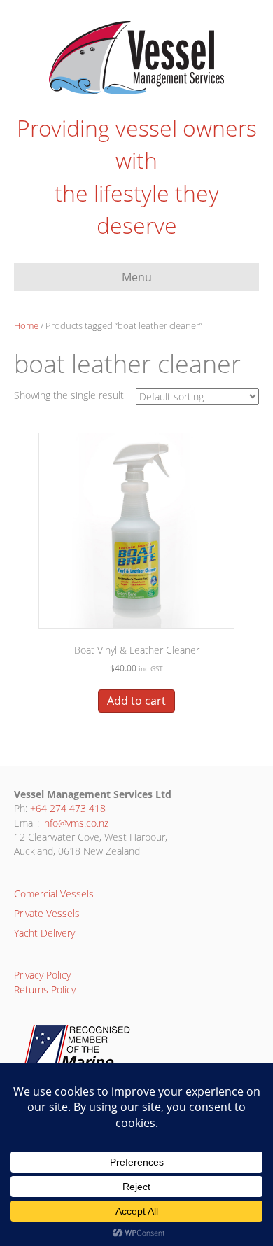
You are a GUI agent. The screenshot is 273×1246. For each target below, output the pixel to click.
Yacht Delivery (44, 932)
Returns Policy (45, 989)
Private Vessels (47, 913)
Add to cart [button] (136, 700)
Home (26, 325)
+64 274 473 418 (68, 808)
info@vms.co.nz (75, 823)
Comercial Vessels (54, 893)
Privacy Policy (42, 974)
